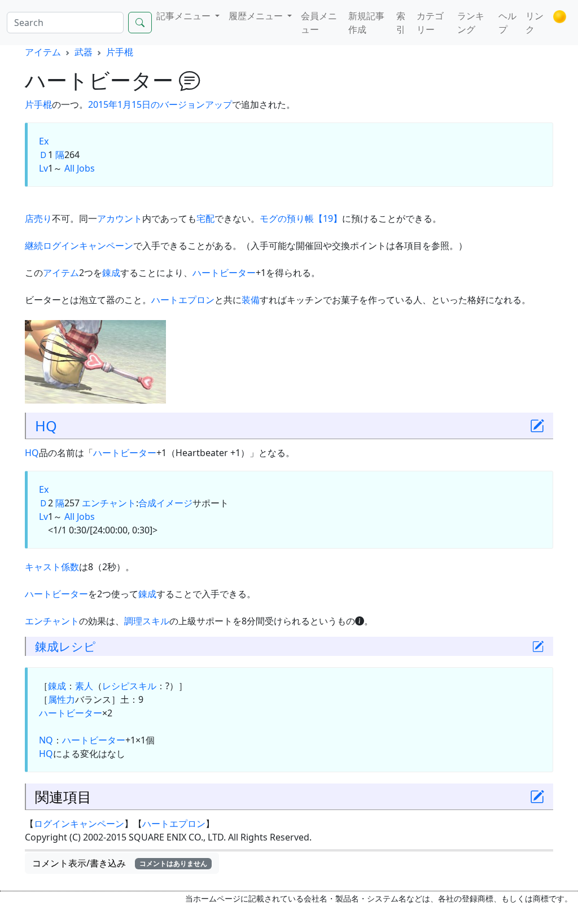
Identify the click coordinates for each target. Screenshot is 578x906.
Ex (44, 141)
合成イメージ (165, 503)
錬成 (111, 272)
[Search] (140, 22)
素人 (84, 686)
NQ (46, 740)
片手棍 (119, 52)
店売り (38, 218)
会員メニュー (319, 23)
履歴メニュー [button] (257, 16)
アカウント (119, 218)
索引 (400, 23)
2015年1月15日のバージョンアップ (160, 104)
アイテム (43, 52)
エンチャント (109, 503)
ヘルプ (507, 23)
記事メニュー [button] (184, 16)
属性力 (61, 699)
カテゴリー (430, 23)
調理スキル (146, 621)
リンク (535, 23)
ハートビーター (224, 272)
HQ (46, 425)
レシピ (77, 646)
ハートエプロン (182, 300)
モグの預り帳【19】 (301, 218)
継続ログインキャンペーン (79, 245)
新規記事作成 (366, 23)
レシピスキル (129, 686)
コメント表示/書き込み (119, 863)
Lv (43, 168)
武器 (84, 52)
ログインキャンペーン (79, 823)
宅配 (205, 218)
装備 (251, 300)
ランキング (470, 23)
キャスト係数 (52, 567)
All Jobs (79, 168)
